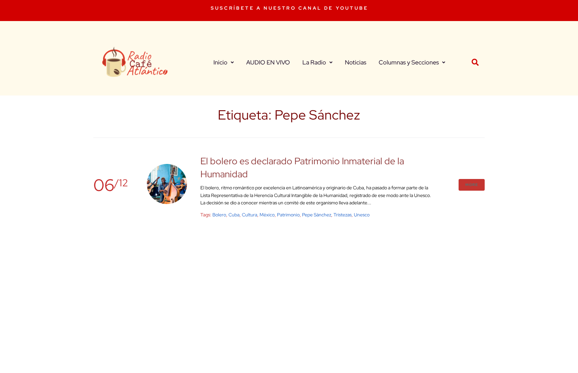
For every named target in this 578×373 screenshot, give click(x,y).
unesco (362, 215)
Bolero (219, 215)
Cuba (233, 215)
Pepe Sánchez (316, 215)
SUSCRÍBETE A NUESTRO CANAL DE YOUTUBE (289, 8)
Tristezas (342, 215)
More (471, 184)
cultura (249, 215)
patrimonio (288, 215)
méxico (267, 215)
